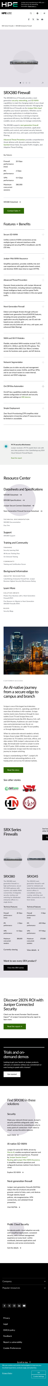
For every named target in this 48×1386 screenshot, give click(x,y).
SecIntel (6, 145)
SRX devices (25, 397)
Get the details (13, 1248)
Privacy (6, 1318)
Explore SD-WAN (14, 1172)
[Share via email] (42, 20)
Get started (12, 1074)
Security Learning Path (11, 550)
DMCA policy (9, 1330)
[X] (9, 1306)
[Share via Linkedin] (38, 20)
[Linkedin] (19, 1306)
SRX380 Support (9, 536)
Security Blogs (8, 611)
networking (23, 100)
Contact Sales (13, 211)
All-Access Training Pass (12, 553)
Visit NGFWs (12, 1207)
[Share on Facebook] (29, 20)
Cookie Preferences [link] (12, 1348)
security (15, 100)
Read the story (13, 770)
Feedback (7, 1336)
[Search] (31, 13)
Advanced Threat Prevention (14, 140)
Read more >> (32, 6)
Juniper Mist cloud (35, 108)
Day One (7, 525)
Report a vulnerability (12, 1342)
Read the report (16, 458)
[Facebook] (4, 1306)
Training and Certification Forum (15, 564)
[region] (26, 795)
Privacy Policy (7, 1373)
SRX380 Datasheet (11, 202)
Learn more (11, 1135)
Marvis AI (11, 1152)
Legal (5, 1324)
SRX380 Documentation (12, 522)
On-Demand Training (11, 557)
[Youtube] (24, 1306)
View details (32, 950)
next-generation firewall (29, 125)
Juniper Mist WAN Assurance (28, 1160)
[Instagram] (14, 1306)
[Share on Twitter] (33, 20)
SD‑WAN (34, 100)
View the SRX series (15, 968)
